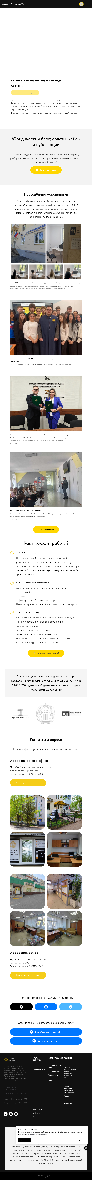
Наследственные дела (54, 1066)
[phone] (6, 1115)
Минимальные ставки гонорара (69, 1082)
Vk (57, 162)
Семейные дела (54, 1071)
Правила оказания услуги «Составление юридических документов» (70, 1100)
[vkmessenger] (16, 1115)
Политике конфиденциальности (38, 1134)
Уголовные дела (54, 1075)
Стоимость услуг (39, 1069)
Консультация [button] (37, 1117)
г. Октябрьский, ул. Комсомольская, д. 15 (11, 1088)
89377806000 (36, 774)
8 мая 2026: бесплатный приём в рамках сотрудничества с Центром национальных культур (45, 283)
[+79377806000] (21, 1006)
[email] (11, 1115)
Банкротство (53, 1062)
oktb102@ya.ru (13, 1107)
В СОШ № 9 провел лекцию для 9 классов (26, 511)
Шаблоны (36, 1113)
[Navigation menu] (4, 4)
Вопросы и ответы (37, 1065)
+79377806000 (21, 1103)
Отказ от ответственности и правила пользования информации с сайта (70, 1072)
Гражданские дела (53, 1080)
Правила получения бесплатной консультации (69, 1089)
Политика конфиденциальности (71, 1063)
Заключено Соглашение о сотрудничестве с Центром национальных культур (39, 435)
